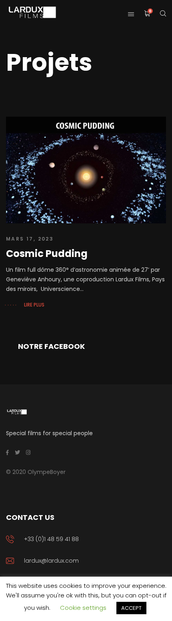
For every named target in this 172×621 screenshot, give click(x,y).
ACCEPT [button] (131, 608)
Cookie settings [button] (83, 607)
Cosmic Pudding (47, 253)
